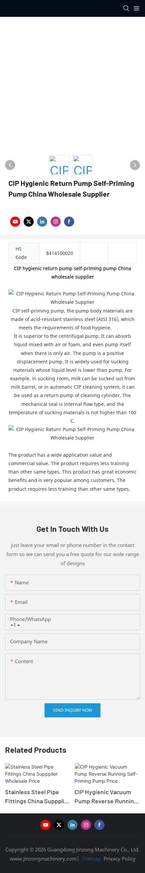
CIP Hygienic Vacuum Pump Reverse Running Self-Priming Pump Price (106, 797)
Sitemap (91, 858)
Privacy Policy (120, 858)
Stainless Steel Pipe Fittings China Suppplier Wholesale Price (37, 797)
